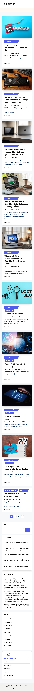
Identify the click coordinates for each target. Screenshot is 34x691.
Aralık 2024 (7, 629)
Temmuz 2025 (8, 622)
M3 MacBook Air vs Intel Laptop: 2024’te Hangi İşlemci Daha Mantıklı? (14, 152)
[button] (22, 516)
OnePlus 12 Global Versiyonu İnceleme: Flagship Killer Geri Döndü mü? (16, 561)
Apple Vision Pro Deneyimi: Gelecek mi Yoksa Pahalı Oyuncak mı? (16, 567)
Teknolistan (8, 3)
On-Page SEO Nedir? (13, 416)
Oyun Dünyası (8, 665)
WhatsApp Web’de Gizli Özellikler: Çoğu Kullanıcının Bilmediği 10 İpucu (16, 204)
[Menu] (31, 3)
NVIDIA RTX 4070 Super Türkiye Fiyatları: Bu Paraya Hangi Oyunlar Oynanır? (16, 99)
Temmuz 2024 (8, 639)
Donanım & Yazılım (12, 41)
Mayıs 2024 (7, 646)
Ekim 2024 (7, 632)
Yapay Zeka (7, 672)
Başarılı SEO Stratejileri (14, 364)
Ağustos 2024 (8, 636)
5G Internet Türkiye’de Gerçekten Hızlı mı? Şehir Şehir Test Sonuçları (16, 549)
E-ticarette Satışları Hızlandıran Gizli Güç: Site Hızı (15, 47)
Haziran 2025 (8, 625)
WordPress (9, 310)
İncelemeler (7, 662)
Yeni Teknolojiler (8, 675)
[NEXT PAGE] (22, 516)
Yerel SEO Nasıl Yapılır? (14, 314)
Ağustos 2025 (8, 619)
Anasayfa (4, 10)
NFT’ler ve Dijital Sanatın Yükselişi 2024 (16, 594)
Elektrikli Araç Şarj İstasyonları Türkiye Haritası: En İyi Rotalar (16, 555)
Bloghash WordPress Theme (20, 688)
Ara (5, 524)
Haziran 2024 (8, 642)
